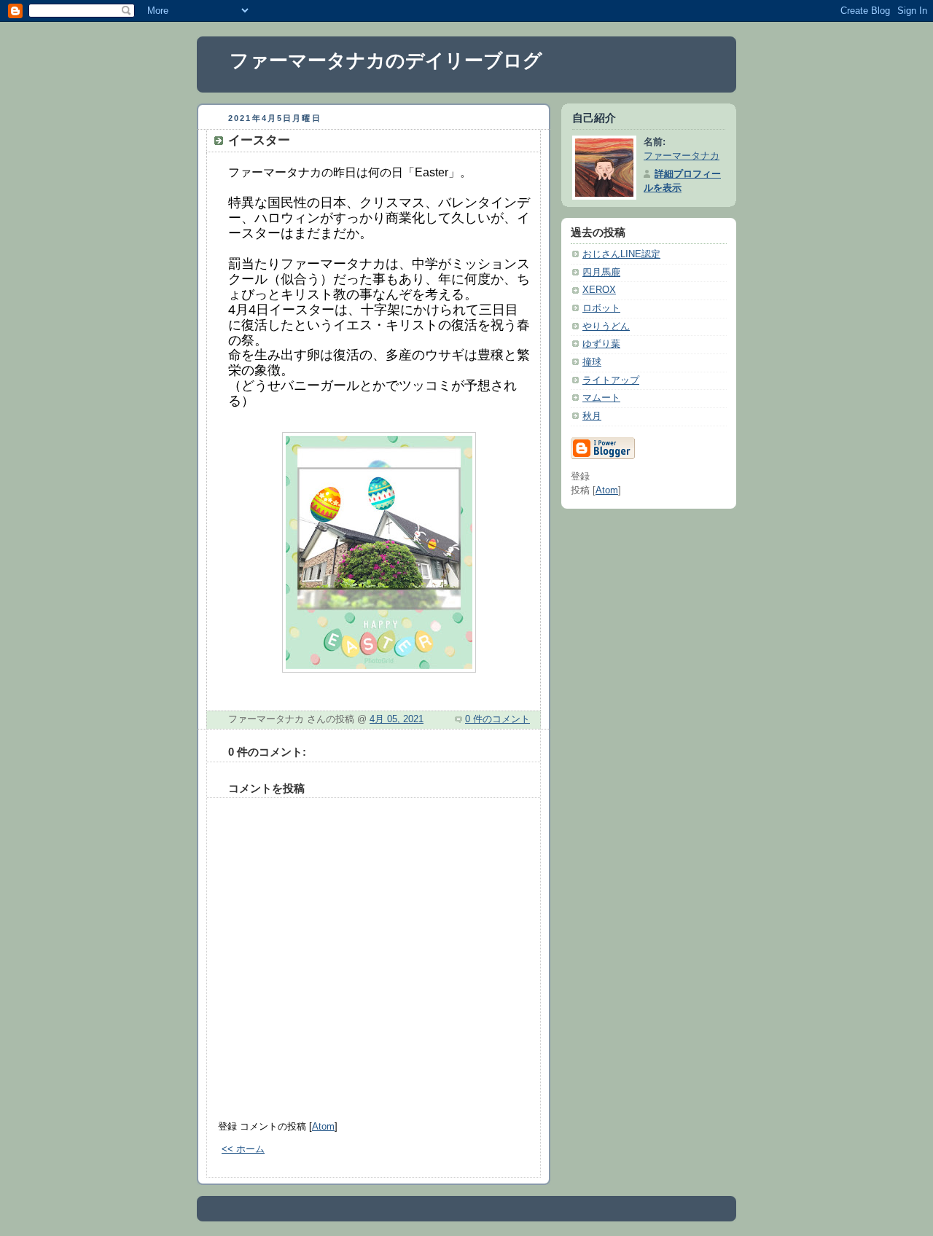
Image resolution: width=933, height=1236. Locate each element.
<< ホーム (243, 1149)
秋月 (591, 416)
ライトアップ (610, 380)
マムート (601, 398)
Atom (323, 1127)
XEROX (599, 290)
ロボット (601, 308)
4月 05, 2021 (396, 719)
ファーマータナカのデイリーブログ (386, 60)
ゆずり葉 (601, 344)
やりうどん (606, 326)
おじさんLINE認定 (621, 254)
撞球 (591, 362)
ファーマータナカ (681, 156)
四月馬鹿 (601, 272)
